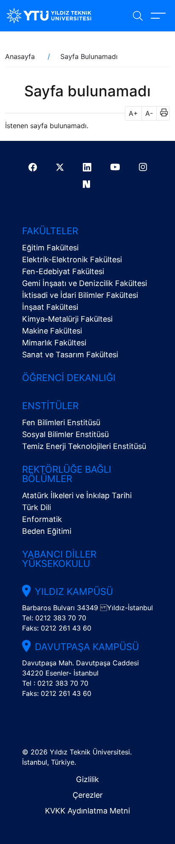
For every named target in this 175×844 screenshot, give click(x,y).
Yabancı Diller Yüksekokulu (59, 559)
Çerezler (88, 795)
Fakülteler (50, 230)
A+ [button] (133, 113)
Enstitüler (50, 405)
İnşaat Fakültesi (50, 307)
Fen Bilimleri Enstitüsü (61, 422)
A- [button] (149, 113)
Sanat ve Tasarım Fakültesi (70, 354)
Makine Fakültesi (52, 330)
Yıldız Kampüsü (74, 591)
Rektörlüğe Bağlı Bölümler (66, 474)
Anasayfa (20, 56)
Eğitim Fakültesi (50, 247)
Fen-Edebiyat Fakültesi (63, 271)
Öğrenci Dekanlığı (69, 377)
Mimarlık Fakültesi (54, 342)
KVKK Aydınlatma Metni (87, 810)
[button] (161, 113)
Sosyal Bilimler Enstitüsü (65, 434)
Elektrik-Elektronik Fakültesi (72, 259)
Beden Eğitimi (46, 531)
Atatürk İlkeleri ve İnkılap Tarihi (77, 495)
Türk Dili (36, 507)
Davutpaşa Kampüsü (87, 646)
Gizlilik (87, 779)
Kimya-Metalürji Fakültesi (67, 318)
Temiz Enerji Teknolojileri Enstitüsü (84, 446)
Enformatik (42, 519)
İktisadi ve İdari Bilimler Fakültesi (80, 295)
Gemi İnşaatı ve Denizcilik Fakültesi (84, 283)
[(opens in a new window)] (33, 167)
